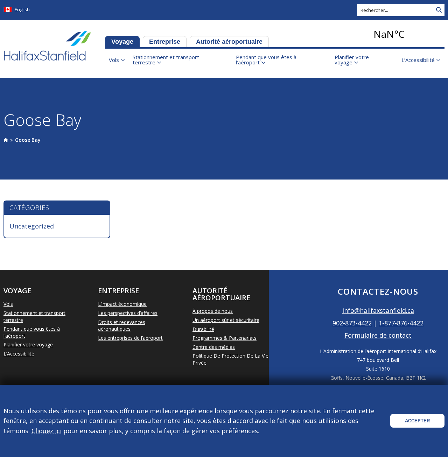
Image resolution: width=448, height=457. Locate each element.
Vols (114, 59)
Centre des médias (213, 347)
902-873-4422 (352, 323)
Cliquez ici (46, 431)
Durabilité (203, 329)
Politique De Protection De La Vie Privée (230, 359)
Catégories (29, 207)
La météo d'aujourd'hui (408, 34)
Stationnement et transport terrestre (166, 60)
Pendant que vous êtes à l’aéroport (266, 60)
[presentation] (6, 139)
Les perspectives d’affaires (128, 313)
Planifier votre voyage (352, 60)
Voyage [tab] (122, 41)
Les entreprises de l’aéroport (130, 338)
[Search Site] (438, 10)
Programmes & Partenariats (224, 338)
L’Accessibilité (418, 59)
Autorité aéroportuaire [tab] (229, 41)
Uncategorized (31, 226)
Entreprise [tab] (164, 41)
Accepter (417, 420)
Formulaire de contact (378, 335)
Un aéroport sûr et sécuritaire (225, 320)
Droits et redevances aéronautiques (121, 325)
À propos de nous (212, 311)
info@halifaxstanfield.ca (378, 310)
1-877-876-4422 (401, 323)
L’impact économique (122, 304)
